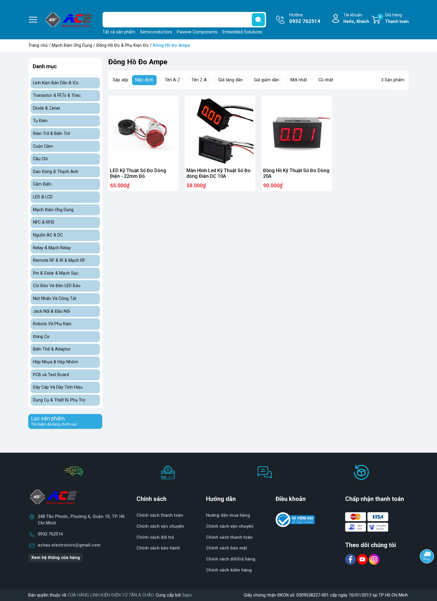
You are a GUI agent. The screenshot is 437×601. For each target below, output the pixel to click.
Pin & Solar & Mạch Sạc (55, 273)
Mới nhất (298, 79)
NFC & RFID (43, 222)
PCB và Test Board (51, 374)
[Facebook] (351, 559)
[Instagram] (374, 559)
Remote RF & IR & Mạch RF (59, 260)
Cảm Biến (42, 184)
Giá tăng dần (230, 79)
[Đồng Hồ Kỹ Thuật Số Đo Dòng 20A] (296, 131)
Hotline (304, 18)
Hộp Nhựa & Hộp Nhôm (55, 362)
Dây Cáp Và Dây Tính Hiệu (58, 387)
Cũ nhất (325, 79)
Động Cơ (41, 336)
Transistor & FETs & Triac (57, 95)
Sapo (187, 595)
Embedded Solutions (242, 32)
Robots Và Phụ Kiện (52, 323)
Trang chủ (38, 45)
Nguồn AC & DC (48, 235)
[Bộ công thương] (295, 519)
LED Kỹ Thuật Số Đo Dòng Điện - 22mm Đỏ (138, 173)
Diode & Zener (46, 108)
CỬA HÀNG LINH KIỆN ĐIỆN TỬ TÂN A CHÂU (110, 595)
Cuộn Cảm (43, 146)
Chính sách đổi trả (155, 537)
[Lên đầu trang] (427, 572)
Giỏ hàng (394, 18)
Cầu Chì (40, 158)
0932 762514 (50, 534)
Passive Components (197, 32)
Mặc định (144, 79)
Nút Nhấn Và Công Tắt (54, 298)
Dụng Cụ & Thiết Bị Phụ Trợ (59, 400)
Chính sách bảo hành (158, 548)
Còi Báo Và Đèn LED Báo (57, 285)
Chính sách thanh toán (159, 515)
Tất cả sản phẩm (119, 32)
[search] (258, 19)
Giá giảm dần (266, 79)
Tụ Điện (40, 120)
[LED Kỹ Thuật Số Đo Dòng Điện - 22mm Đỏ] (143, 131)
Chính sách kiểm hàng (229, 570)
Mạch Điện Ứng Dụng (72, 45)
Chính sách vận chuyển (160, 526)
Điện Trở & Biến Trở (51, 133)
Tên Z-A (199, 79)
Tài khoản (356, 18)
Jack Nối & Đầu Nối (51, 311)
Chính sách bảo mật (226, 548)
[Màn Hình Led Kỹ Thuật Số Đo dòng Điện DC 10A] (220, 131)
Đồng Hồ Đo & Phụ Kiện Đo (122, 45)
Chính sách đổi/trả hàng (230, 559)
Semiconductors (156, 32)
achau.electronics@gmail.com (69, 545)
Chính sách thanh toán (229, 537)
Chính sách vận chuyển (230, 526)
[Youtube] (363, 559)
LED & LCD (43, 197)
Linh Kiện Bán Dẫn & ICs (55, 82)
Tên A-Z (172, 79)
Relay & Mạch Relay (52, 247)
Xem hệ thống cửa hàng (55, 557)
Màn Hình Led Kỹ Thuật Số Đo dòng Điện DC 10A (218, 173)
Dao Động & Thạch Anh (55, 171)
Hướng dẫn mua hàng (228, 515)
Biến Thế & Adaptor (52, 349)
